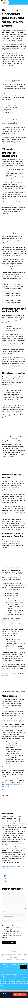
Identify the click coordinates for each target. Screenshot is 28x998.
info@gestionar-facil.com (14, 950)
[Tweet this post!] (5, 879)
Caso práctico (22, 567)
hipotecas (8, 334)
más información (15, 967)
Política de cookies (21, 959)
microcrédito (6, 443)
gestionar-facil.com (11, 954)
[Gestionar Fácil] (4, 2)
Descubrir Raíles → (20, 994)
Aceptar (24, 967)
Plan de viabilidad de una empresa (10, 567)
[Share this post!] (5, 876)
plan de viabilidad (15, 90)
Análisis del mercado (12, 595)
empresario (20, 44)
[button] (26, 2)
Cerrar (2, 989)
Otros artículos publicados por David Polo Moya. (13, 867)
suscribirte (16, 935)
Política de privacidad (8, 959)
